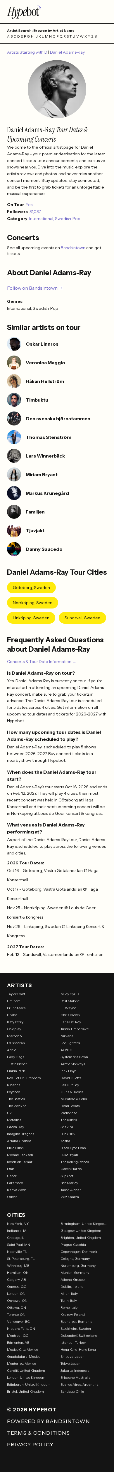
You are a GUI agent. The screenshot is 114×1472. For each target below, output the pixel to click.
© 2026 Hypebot (31, 1409)
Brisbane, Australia (76, 1377)
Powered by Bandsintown (48, 1421)
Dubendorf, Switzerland (79, 1335)
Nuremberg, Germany (78, 1265)
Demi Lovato (70, 1106)
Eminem (13, 1001)
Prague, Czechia (73, 1244)
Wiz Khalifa (70, 1197)
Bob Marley (69, 1183)
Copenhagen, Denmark (79, 1251)
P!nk (10, 1169)
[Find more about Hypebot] (57, 11)
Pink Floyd (69, 1071)
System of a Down (74, 1057)
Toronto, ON (16, 1314)
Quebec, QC (16, 1286)
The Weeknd (17, 1106)
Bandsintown (73, 247)
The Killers (69, 1120)
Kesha (65, 1141)
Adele (11, 1050)
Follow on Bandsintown (32, 288)
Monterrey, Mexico (21, 1363)
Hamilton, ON (18, 1272)
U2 (9, 1113)
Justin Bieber (17, 1064)
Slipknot (67, 1176)
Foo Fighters (70, 1043)
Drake (12, 1015)
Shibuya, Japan (72, 1356)
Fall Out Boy (70, 1085)
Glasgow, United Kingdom (81, 1230)
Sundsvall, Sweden (82, 617)
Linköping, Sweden (31, 617)
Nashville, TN (17, 1251)
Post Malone (70, 1001)
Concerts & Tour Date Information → (41, 661)
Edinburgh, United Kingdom (29, 1384)
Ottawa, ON (16, 1307)
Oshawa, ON (17, 1300)
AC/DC (66, 1050)
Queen (12, 1197)
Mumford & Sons (74, 1099)
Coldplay (14, 1029)
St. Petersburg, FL (21, 1258)
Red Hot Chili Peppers (24, 1078)
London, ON (16, 1293)
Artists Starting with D (27, 52)
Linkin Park (16, 1071)
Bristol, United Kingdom (25, 1391)
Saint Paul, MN (18, 1244)
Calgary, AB (16, 1279)
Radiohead (69, 1113)
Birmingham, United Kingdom (84, 1223)
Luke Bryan (69, 1155)
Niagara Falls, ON (21, 1328)
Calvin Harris (71, 1169)
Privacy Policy (30, 1444)
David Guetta (71, 1078)
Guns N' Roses (72, 1092)
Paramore (15, 1183)
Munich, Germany (75, 1272)
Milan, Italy (69, 1293)
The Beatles (16, 1099)
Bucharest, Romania (76, 1321)
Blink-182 (68, 1134)
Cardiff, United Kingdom (26, 1370)
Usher (12, 1176)
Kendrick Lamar (19, 1162)
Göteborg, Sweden (31, 587)
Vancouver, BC (18, 1321)
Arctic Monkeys (73, 1064)
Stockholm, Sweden (76, 1328)
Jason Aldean (71, 1190)
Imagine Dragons (20, 1134)
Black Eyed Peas (73, 1148)
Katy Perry (15, 1022)
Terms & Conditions (38, 1433)
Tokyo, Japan (70, 1363)
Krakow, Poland (73, 1314)
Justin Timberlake (75, 1029)
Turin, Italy (69, 1300)
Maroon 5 (14, 1036)
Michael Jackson (20, 1155)
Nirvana (67, 1036)
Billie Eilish (15, 1148)
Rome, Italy (69, 1307)
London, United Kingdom (26, 1377)
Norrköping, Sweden (32, 602)
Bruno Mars (16, 1008)
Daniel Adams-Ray (67, 52)
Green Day (15, 1127)
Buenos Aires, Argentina (80, 1384)
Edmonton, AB (18, 1342)
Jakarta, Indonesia (75, 1370)
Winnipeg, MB (18, 1265)
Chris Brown (70, 1015)
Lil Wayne (68, 1008)
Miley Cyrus (70, 994)
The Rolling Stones (75, 1162)
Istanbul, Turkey (73, 1342)
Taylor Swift (16, 994)
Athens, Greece (72, 1279)
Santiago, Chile (72, 1391)
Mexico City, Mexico (22, 1349)
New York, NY (18, 1223)
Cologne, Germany (75, 1258)
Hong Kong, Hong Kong (78, 1349)
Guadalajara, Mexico (23, 1356)
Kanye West (16, 1190)
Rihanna (13, 1085)
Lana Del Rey (71, 1022)
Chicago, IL (15, 1237)
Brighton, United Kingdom (81, 1237)
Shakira (67, 1127)
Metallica (14, 1120)
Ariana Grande (19, 1141)
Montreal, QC (17, 1335)
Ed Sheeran (16, 1043)
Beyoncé (13, 1092)
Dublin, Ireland (72, 1286)
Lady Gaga (16, 1057)
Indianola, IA (17, 1230)
